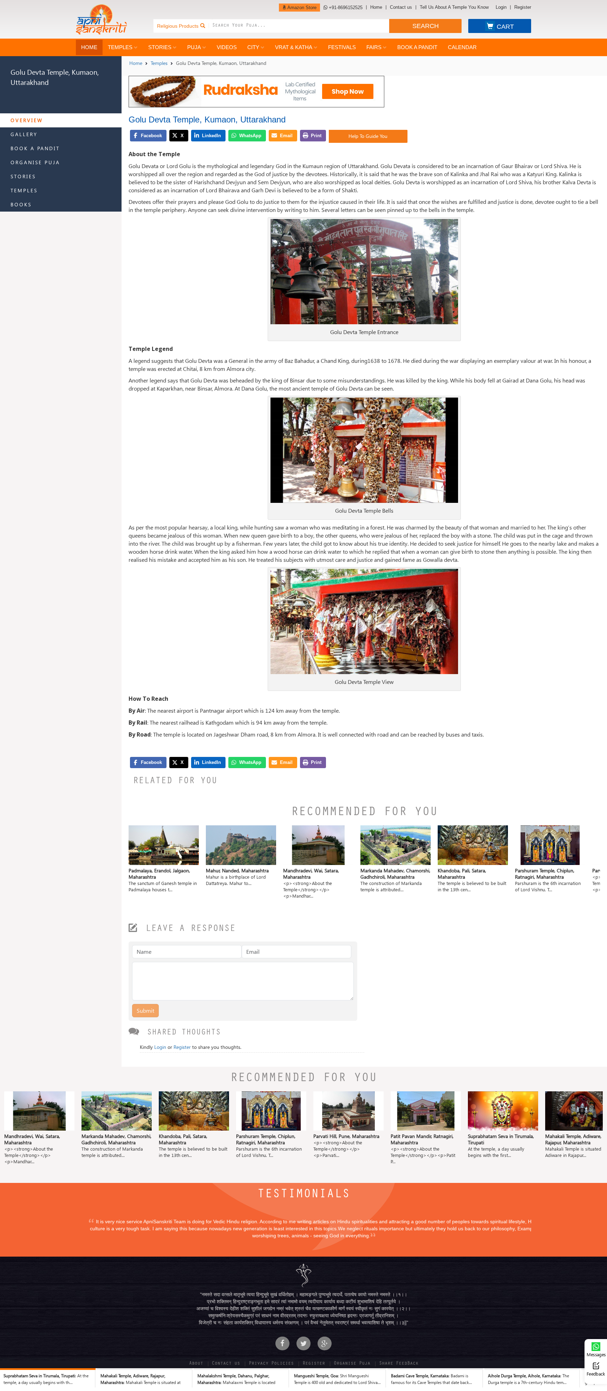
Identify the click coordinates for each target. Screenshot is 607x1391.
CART (505, 26)
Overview (27, 120)
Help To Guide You (367, 136)
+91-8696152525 (345, 7)
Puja (194, 47)
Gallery (24, 134)
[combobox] (300, 26)
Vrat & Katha (293, 47)
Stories (159, 47)
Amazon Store (301, 7)
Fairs (373, 47)
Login (501, 7)
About (196, 1364)
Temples (120, 47)
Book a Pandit (417, 47)
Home (376, 7)
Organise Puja (35, 162)
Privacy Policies (271, 1364)
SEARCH (425, 25)
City (253, 47)
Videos (227, 47)
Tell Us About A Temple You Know (454, 7)
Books (21, 204)
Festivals (342, 47)
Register (522, 7)
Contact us (401, 7)
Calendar (462, 47)
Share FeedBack (398, 1364)
